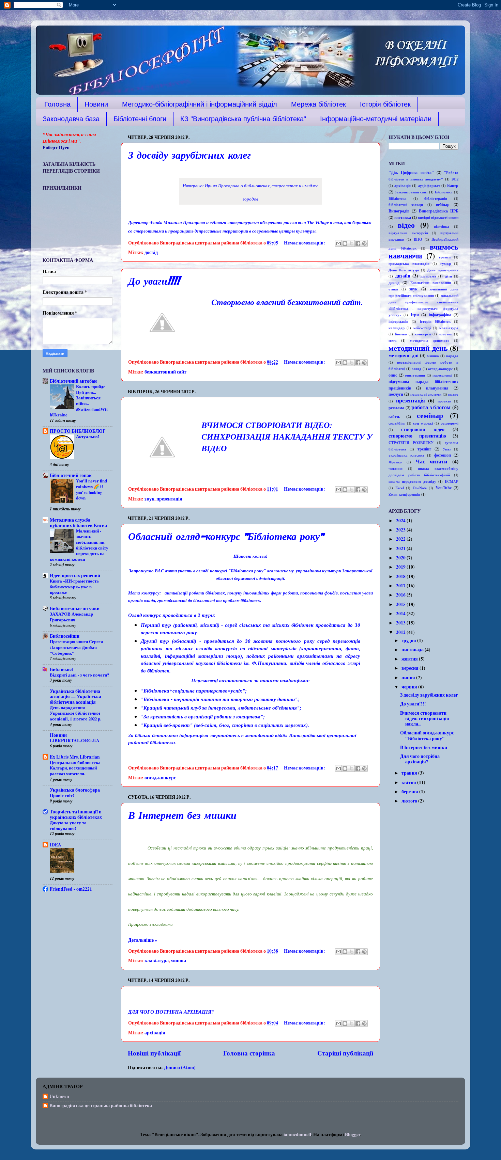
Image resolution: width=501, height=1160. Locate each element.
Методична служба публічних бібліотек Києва (78, 523)
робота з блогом (431, 407)
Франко (395, 462)
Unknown (59, 1097)
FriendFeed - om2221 (71, 889)
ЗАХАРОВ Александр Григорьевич (71, 617)
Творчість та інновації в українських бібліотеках (76, 814)
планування (437, 388)
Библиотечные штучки (75, 608)
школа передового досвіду (412, 481)
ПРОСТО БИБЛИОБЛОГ (78, 431)
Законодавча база (71, 119)
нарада (452, 356)
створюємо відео (422, 429)
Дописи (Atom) (180, 1067)
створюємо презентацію (417, 435)
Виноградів (399, 211)
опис (393, 375)
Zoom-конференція (404, 494)
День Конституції (404, 270)
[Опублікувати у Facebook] (357, 243)
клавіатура (157, 960)
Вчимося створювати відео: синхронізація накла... (424, 718)
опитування (415, 375)
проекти (444, 401)
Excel (399, 488)
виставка (402, 217)
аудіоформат (429, 185)
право (453, 394)
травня (409, 772)
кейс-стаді (422, 328)
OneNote (420, 488)
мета (393, 340)
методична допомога (430, 340)
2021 (401, 548)
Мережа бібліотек (318, 104)
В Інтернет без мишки (182, 816)
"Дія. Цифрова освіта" (411, 172)
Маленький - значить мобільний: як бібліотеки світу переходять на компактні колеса (79, 545)
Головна (57, 104)
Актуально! (87, 436)
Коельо (401, 334)
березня (410, 791)
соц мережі (422, 423)
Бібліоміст (444, 192)
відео (406, 225)
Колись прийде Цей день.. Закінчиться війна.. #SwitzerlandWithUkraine (79, 400)
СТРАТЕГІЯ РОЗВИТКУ (411, 442)
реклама (396, 407)
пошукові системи (425, 394)
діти (448, 276)
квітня (409, 782)
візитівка (441, 226)
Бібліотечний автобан (73, 381)
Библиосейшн (64, 636)
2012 (455, 179)
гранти (445, 257)
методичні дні (404, 355)
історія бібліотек (435, 321)
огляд (416, 368)
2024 (401, 520)
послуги (396, 394)
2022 (401, 539)
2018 (401, 576)
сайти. (394, 416)
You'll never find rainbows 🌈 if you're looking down (91, 489)
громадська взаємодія (409, 263)
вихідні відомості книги (438, 217)
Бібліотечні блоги (139, 119)
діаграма (428, 276)
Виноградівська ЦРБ (438, 211)
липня (408, 677)
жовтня (410, 658)
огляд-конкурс (160, 777)
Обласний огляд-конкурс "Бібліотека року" (225, 537)
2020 (401, 557)
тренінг (424, 449)
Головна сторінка (249, 1053)
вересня (410, 668)
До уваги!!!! (154, 282)
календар (397, 328)
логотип (445, 334)
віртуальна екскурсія (408, 233)
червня (409, 686)
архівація (155, 1032)
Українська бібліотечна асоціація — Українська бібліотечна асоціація (75, 696)
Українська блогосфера (75, 789)
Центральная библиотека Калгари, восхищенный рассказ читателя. (75, 768)
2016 (401, 594)
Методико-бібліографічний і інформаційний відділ (199, 104)
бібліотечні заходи (406, 204)
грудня (409, 640)
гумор (445, 263)
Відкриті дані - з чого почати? (79, 675)
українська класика (406, 455)
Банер (452, 185)
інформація (398, 321)
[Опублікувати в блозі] (344, 243)
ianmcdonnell (297, 1134)
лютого (409, 800)
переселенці (442, 375)
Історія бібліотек (385, 104)
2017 (401, 585)
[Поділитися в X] (351, 243)
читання (396, 468)
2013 (401, 622)
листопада (413, 649)
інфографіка (440, 315)
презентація (169, 498)
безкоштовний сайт (165, 371)
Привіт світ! (62, 795)
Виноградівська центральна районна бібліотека (100, 1106)
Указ (447, 449)
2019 (401, 566)
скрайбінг (397, 423)
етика (393, 289)
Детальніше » (142, 940)
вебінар (443, 204)
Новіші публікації (154, 1053)
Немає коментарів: (305, 242)
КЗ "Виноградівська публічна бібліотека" (243, 119)
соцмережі (449, 423)
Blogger (352, 1134)
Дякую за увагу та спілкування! (68, 825)
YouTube (444, 487)
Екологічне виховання (430, 282)
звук (149, 498)
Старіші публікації (345, 1053)
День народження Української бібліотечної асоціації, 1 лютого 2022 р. (75, 713)
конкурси (423, 334)
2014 (401, 613)
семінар (430, 415)
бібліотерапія (435, 198)
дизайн (402, 275)
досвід (151, 252)
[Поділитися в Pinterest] (364, 243)
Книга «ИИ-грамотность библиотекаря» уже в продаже (74, 586)
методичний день (418, 348)
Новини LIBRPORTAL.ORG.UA (75, 738)
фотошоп (442, 455)
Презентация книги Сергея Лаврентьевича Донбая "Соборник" (76, 647)
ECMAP (451, 481)
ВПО (418, 239)
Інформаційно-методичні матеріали (375, 119)
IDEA (55, 844)
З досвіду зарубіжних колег (189, 156)
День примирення (442, 270)
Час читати (431, 461)
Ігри (415, 315)
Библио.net (61, 669)
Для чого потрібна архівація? (420, 759)
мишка (178, 960)
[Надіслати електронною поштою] (338, 243)
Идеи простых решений (75, 575)
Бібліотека (398, 198)
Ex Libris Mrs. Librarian (75, 756)
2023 (401, 529)
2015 (401, 604)
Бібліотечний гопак (71, 475)
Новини (96, 104)
